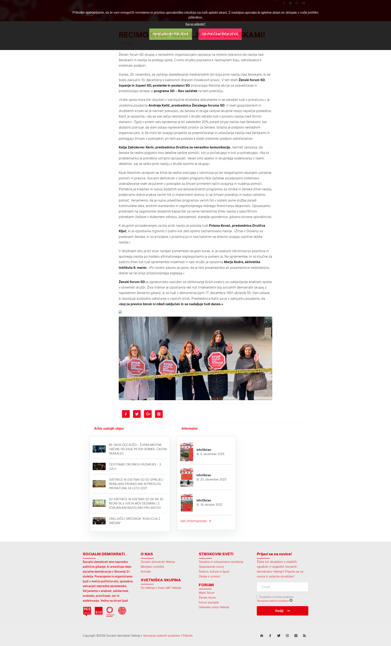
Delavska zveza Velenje (214, 607)
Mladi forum (206, 593)
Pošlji (279, 611)
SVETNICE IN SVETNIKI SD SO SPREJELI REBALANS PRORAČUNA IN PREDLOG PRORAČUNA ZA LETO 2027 (136, 484)
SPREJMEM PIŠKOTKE (171, 34)
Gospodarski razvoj (211, 567)
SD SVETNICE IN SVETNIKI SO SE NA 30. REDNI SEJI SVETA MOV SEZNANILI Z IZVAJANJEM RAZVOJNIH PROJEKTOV (136, 503)
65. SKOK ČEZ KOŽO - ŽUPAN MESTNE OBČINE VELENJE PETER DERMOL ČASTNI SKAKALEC (138, 449)
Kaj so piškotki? (195, 24)
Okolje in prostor (209, 576)
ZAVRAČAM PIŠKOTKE (220, 34)
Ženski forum (207, 597)
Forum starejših (209, 602)
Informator (190, 428)
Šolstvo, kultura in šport (214, 571)
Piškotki (188, 635)
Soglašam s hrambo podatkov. (276, 596)
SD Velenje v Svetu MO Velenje (161, 588)
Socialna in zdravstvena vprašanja (221, 562)
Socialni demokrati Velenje (158, 562)
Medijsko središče (152, 567)
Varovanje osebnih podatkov (273, 600)
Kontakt (146, 571)
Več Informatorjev (193, 521)
